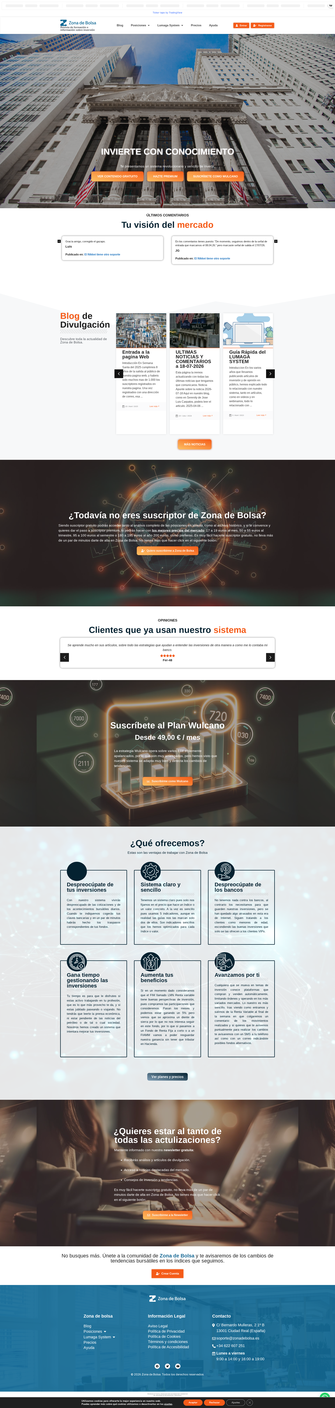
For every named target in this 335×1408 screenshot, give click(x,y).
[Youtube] (177, 1366)
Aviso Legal (158, 1326)
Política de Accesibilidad (168, 1347)
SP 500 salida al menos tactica (214, 270)
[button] (275, 241)
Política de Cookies (164, 1336)
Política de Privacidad (166, 1331)
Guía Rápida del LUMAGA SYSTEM (194, 357)
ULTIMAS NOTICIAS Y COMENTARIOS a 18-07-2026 (140, 359)
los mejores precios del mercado (178, 530)
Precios (196, 25)
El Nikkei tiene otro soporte (102, 258)
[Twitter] (167, 1366)
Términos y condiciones (168, 1342)
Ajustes (236, 1402)
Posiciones (138, 25)
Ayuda (213, 25)
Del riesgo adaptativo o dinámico (243, 357)
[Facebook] (157, 1366)
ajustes (168, 1404)
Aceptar (193, 1402)
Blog (120, 25)
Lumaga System (168, 25)
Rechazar (214, 1402)
